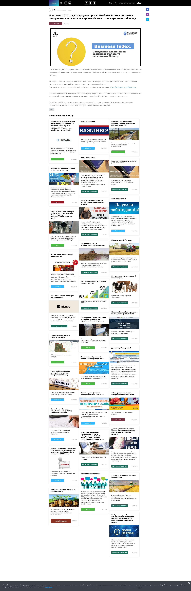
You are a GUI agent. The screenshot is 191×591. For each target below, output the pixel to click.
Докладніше (48, 587)
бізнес (51, 109)
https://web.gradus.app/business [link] (123, 87)
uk (66, 3)
